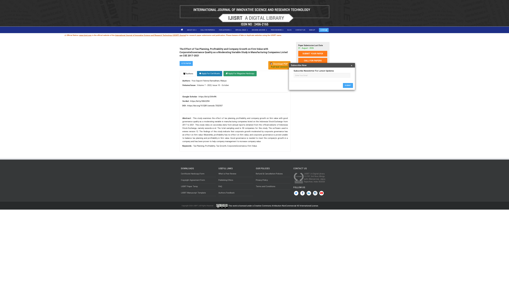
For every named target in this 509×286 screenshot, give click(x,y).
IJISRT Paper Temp (189, 186)
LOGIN (322, 30)
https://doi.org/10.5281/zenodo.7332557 (205, 105)
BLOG (289, 30)
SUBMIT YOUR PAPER (312, 53)
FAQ (220, 186)
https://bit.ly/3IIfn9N (207, 96)
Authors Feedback (226, 193)
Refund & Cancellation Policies (269, 174)
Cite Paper (186, 63)
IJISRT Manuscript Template (193, 193)
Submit (348, 85)
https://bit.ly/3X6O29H (200, 101)
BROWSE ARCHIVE (259, 30)
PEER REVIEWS (276, 30)
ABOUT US (191, 30)
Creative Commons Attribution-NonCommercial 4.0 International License (286, 206)
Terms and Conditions (265, 186)
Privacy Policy (262, 180)
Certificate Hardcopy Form (192, 174)
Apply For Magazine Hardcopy (241, 73)
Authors (189, 73)
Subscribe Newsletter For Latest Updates (314, 71)
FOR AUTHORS (224, 30)
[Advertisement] (313, 115)
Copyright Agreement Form (193, 180)
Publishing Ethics (225, 180)
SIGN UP (312, 30)
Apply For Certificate (210, 73)
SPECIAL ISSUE (241, 30)
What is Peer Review (227, 174)
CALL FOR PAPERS (207, 30)
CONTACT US (300, 30)
